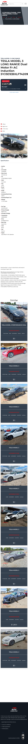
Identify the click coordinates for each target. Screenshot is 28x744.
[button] (26, 135)
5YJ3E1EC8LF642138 (14, 535)
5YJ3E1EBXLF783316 (14, 575)
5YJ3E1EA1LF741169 (14, 657)
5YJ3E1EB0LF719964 (14, 494)
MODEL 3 (20, 17)
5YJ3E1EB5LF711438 (14, 453)
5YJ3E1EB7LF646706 (14, 371)
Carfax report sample (14, 92)
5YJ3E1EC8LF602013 (14, 330)
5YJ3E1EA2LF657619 (14, 412)
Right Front (5, 126)
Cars (9, 17)
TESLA (13, 17)
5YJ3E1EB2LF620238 (14, 616)
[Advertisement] (14, 40)
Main (4, 17)
